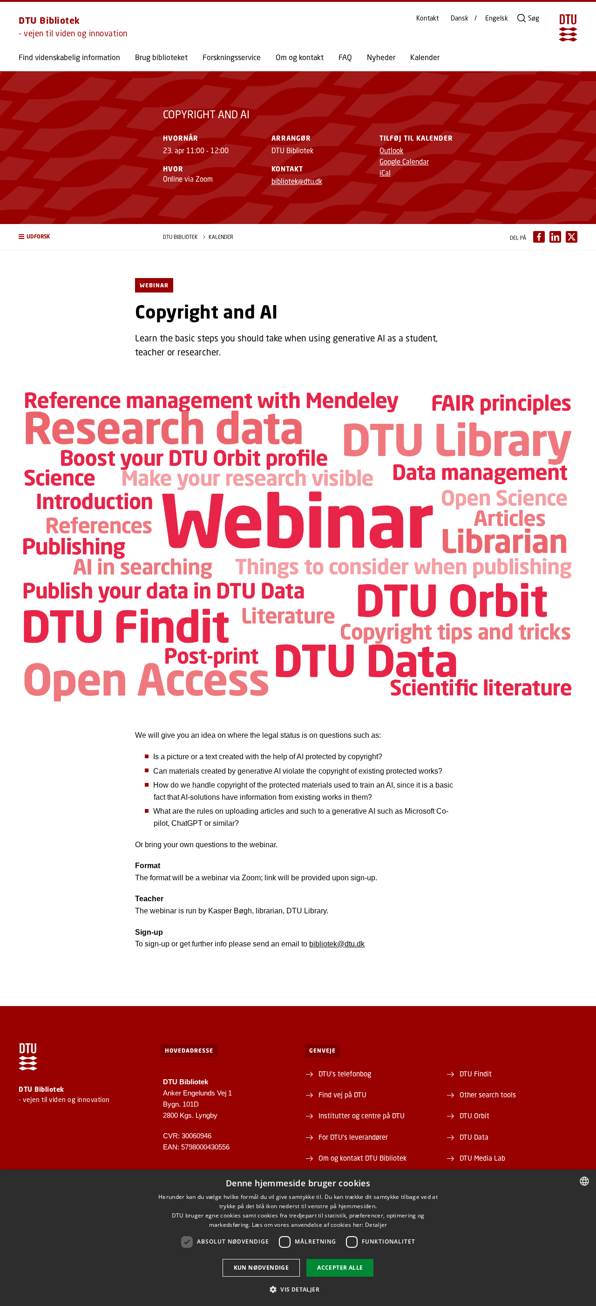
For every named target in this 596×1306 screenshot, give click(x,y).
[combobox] (584, 1181)
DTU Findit (476, 1073)
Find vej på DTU (342, 1094)
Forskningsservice (232, 57)
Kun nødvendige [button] (261, 1268)
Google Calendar (404, 161)
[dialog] (298, 1238)
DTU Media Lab (482, 1158)
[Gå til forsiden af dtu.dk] (568, 28)
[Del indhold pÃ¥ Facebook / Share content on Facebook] (539, 237)
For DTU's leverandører (353, 1137)
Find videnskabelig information (69, 57)
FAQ (345, 57)
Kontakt (427, 18)
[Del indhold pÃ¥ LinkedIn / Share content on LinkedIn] (555, 237)
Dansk (459, 18)
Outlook (391, 150)
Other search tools (488, 1094)
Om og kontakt (300, 57)
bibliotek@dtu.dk (296, 181)
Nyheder (381, 57)
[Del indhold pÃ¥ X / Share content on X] (571, 237)
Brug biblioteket (161, 57)
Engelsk (496, 18)
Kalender (425, 57)
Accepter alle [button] (340, 1268)
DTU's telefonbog (344, 1073)
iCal (385, 173)
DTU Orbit (474, 1115)
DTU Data (474, 1137)
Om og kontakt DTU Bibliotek (362, 1158)
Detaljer (376, 1225)
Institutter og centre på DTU (361, 1115)
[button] (81, 237)
